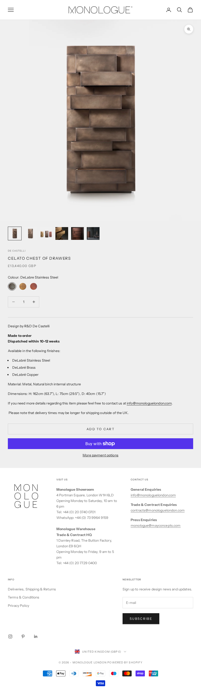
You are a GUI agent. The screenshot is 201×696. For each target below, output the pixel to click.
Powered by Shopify (124, 662)
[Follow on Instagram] (10, 636)
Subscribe (141, 619)
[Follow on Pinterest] (23, 636)
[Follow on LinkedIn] (35, 636)
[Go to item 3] (46, 233)
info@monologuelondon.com (149, 403)
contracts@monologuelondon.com (158, 510)
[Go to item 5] (77, 233)
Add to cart (100, 429)
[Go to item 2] (30, 233)
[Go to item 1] (15, 233)
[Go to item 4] (62, 233)
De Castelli (16, 250)
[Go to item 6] (93, 233)
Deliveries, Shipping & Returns (32, 589)
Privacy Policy (18, 605)
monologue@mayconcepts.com (156, 525)
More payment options (100, 455)
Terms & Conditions (23, 597)
